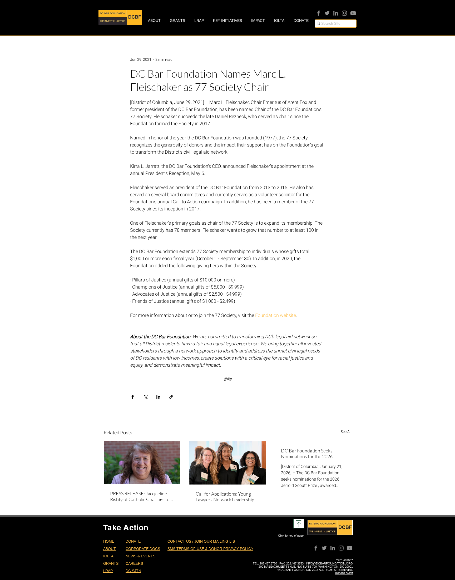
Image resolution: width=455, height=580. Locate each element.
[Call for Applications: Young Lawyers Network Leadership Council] (227, 463)
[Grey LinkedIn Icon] (335, 13)
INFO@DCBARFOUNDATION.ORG (329, 563)
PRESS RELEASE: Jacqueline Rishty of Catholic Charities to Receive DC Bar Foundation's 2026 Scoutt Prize (140, 496)
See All (346, 432)
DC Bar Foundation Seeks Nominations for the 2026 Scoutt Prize (307, 453)
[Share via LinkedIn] (158, 396)
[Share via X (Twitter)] (145, 396)
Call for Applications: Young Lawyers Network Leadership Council (225, 496)
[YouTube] (353, 13)
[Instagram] (344, 13)
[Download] (298, 523)
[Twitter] (327, 13)
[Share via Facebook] (132, 396)
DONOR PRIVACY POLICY (231, 549)
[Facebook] (318, 13)
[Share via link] (171, 396)
